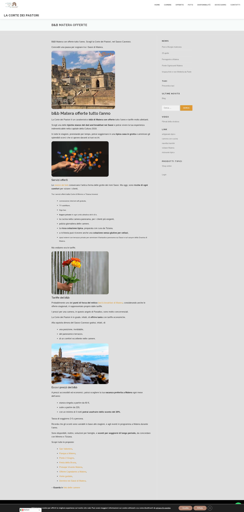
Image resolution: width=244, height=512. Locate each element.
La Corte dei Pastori (21, 15)
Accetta (185, 508)
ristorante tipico (168, 152)
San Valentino (65, 449)
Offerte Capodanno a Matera (72, 471)
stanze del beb (61, 185)
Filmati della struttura (170, 121)
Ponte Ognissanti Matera (172, 65)
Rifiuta (200, 508)
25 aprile (165, 53)
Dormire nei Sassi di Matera (72, 481)
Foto (190, 5)
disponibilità (204, 5)
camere (167, 5)
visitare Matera (168, 148)
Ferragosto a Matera (170, 59)
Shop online (167, 166)
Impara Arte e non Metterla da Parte (176, 72)
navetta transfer (168, 143)
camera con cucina (170, 139)
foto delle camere (72, 487)
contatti (235, 5)
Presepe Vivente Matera (70, 467)
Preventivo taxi (168, 86)
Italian (26, 510)
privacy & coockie (163, 508)
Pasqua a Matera (67, 453)
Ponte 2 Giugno (66, 458)
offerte (180, 5)
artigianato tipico (168, 134)
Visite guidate (65, 476)
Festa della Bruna (67, 462)
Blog (164, 98)
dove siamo (220, 5)
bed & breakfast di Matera (110, 303)
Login (164, 175)
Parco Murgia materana (171, 47)
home (157, 5)
